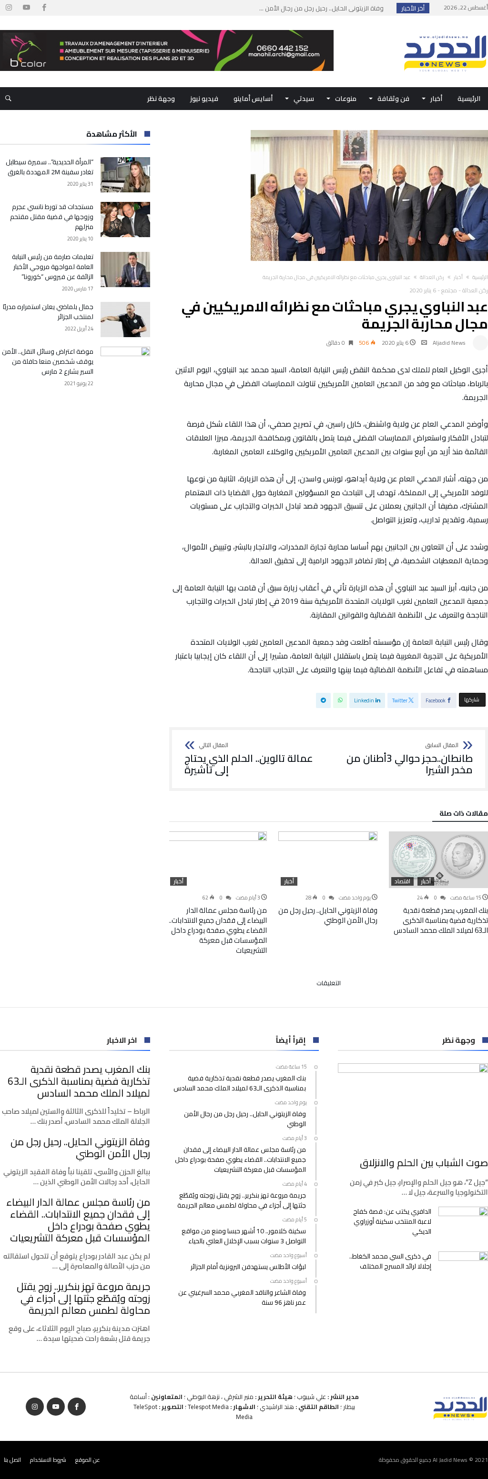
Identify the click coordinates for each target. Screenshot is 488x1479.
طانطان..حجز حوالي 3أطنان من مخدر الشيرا (409, 758)
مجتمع (449, 290)
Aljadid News (449, 342)
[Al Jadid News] (445, 30)
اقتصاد (402, 881)
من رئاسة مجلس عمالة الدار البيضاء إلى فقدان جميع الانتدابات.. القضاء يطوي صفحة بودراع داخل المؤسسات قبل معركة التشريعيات (218, 930)
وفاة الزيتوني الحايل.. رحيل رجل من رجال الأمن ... (323, 8)
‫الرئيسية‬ (480, 277)
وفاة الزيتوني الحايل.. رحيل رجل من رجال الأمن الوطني (327, 915)
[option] (438, 883)
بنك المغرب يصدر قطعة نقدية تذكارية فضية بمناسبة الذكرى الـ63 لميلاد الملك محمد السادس (441, 920)
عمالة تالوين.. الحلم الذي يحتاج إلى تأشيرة (248, 758)
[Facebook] (43, 8)
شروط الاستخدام (48, 1459)
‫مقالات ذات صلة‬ (463, 814)
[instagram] (8, 8)
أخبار (458, 277)
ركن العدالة (432, 277)
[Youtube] (26, 8)
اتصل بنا (12, 1459)
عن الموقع (87, 1459)
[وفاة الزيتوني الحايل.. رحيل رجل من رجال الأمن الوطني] (327, 859)
